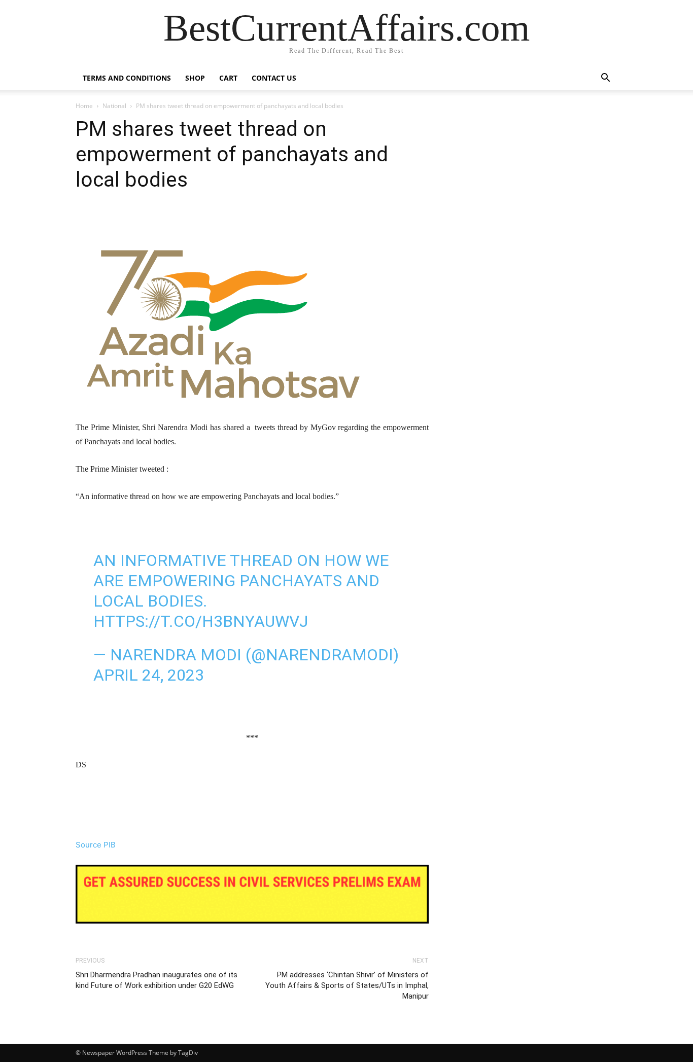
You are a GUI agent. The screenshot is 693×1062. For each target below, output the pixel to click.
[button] (605, 79)
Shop (195, 78)
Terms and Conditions (127, 78)
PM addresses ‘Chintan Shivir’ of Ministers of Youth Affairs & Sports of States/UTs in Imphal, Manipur (347, 985)
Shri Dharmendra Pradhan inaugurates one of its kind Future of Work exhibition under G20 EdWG (156, 980)
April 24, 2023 (148, 675)
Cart (228, 78)
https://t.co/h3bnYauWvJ (200, 621)
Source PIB (96, 844)
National (114, 105)
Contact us (274, 78)
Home (84, 105)
